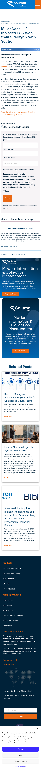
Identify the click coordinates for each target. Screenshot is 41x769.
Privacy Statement (20, 766)
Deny (20, 755)
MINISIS (6, 584)
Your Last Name (9, 157)
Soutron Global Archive (12, 569)
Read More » (8, 416)
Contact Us (8, 664)
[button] (38, 729)
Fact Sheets (7, 606)
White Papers (8, 611)
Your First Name (9, 149)
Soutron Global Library (11, 574)
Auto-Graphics (8, 579)
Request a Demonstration (13, 616)
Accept (20, 749)
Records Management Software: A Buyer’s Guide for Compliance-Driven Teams (20, 397)
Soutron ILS (5, 67)
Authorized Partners (10, 621)
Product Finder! (9, 589)
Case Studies (8, 600)
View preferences (20, 761)
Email (7, 191)
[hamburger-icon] (37, 4)
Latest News (7, 626)
